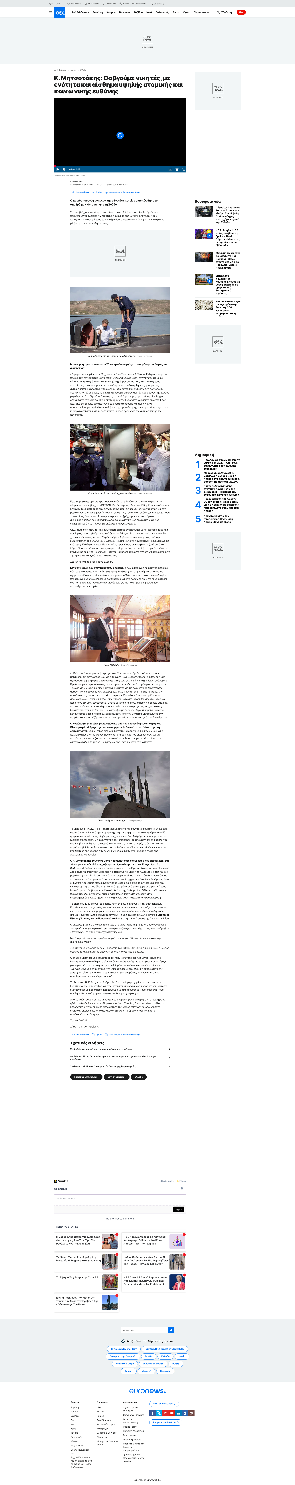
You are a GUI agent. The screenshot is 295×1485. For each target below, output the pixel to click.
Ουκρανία (165, 1371)
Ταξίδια (138, 12)
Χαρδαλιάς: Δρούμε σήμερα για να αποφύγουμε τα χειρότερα (101, 1049)
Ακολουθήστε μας (106, 1424)
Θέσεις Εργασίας (132, 1439)
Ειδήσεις (63, 70)
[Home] (55, 70)
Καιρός (100, 1416)
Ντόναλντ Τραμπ (125, 1363)
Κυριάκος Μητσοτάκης (86, 1076)
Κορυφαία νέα (208, 201)
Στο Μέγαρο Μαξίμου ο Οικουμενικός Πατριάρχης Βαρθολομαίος (103, 1066)
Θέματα (75, 1402)
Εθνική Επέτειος (117, 1076)
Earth (176, 12)
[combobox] (167, 3)
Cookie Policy (130, 1426)
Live (241, 12)
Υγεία (186, 12)
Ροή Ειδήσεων (80, 12)
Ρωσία (175, 1363)
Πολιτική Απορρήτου (133, 1431)
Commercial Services (133, 1415)
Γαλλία (148, 1356)
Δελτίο (100, 1411)
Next (149, 12)
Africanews (102, 1437)
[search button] (151, 3)
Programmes (77, 1445)
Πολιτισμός (162, 12)
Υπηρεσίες (102, 1402)
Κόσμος (111, 12)
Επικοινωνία (129, 1435)
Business (124, 12)
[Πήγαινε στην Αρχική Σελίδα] (59, 12)
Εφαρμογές (102, 1428)
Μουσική (146, 1371)
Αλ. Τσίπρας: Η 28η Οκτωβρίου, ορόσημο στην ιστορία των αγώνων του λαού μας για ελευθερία (113, 1057)
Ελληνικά (56, 3)
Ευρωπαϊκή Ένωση (153, 1363)
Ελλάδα (83, 70)
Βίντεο (74, 1441)
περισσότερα (130, 1402)
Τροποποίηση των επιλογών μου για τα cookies (133, 1457)
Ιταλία (182, 1356)
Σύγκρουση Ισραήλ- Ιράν (124, 1349)
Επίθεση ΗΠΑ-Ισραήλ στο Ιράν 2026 (165, 1349)
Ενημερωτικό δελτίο (164, 1422)
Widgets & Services (106, 1432)
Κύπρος (129, 1371)
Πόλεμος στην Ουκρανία (123, 1356)
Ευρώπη (98, 12)
